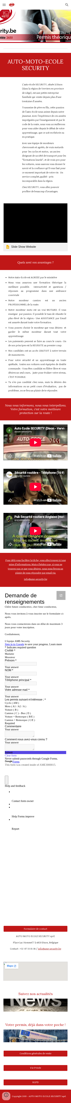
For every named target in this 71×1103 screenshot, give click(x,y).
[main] (35, 65)
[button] (4, 4)
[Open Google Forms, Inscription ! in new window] (61, 595)
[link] (35, 227)
